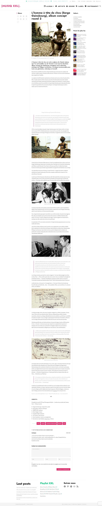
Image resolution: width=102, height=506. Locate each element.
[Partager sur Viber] (18, 19)
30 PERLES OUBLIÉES (77, 17)
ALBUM (34, 58)
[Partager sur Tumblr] (26, 19)
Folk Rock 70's (53, 489)
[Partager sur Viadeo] (18, 22)
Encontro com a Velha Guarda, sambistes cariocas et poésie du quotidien (79, 66)
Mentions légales (77, 504)
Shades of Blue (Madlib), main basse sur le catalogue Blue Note (81, 43)
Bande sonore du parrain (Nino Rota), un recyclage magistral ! (81, 35)
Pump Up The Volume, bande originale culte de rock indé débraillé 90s (81, 56)
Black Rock (52, 487)
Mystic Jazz (57, 494)
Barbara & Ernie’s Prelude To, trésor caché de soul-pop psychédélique (81, 70)
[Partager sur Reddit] (23, 19)
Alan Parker (35, 408)
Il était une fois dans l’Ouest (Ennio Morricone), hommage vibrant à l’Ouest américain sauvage (79, 61)
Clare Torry (47, 418)
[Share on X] (18, 16)
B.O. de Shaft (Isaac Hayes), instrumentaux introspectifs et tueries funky (79, 52)
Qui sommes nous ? (67, 504)
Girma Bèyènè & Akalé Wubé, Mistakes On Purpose (26, 491)
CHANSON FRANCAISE (51, 423)
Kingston (55, 390)
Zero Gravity (44, 487)
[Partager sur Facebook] (21, 16)
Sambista (43, 496)
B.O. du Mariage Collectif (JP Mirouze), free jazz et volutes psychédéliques (81, 74)
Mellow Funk (51, 491)
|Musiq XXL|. (10, 6)
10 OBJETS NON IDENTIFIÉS (79, 21)
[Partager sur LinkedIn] (26, 16)
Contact (84, 504)
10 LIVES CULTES (76, 26)
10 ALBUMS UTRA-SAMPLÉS (79, 22)
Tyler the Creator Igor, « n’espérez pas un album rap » (26, 487)
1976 (38, 423)
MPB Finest (48, 494)
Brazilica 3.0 (43, 489)
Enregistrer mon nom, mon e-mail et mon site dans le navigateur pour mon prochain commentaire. (49, 465)
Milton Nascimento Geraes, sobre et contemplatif (26, 489)
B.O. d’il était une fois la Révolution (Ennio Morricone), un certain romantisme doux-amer (79, 39)
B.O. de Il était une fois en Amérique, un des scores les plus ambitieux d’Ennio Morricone (79, 47)
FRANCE (59, 423)
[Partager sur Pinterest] (23, 16)
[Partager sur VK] (21, 19)
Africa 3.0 (43, 491)
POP (64, 423)
